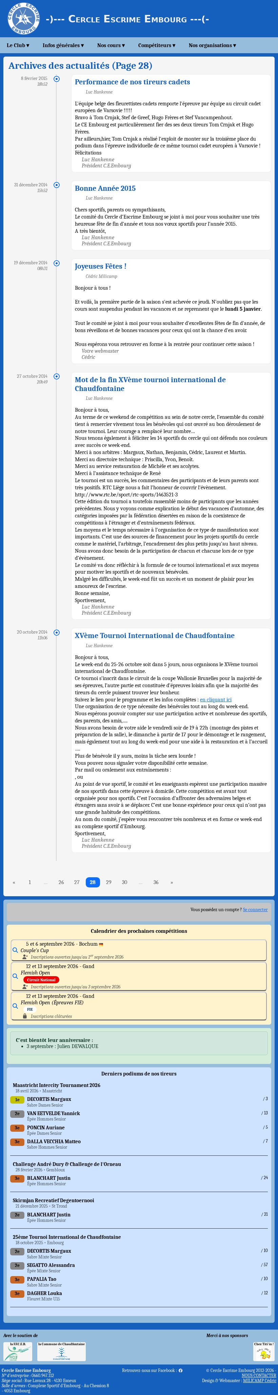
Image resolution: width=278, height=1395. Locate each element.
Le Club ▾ (18, 45)
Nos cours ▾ (111, 45)
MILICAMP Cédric (259, 1380)
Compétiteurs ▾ (156, 45)
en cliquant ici (216, 700)
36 (156, 882)
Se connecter (255, 909)
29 (109, 882)
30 (124, 882)
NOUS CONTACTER (259, 1375)
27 (77, 882)
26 (61, 882)
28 (93, 882)
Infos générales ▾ (63, 45)
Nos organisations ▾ (212, 45)
